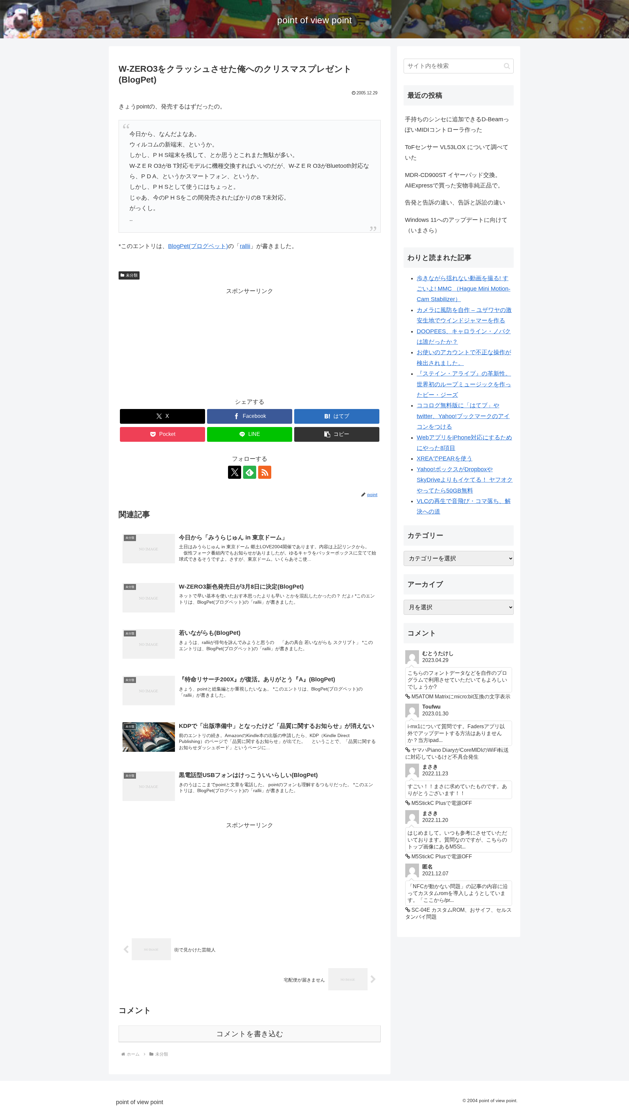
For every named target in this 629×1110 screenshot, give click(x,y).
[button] (336, 434)
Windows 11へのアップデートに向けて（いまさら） (456, 225)
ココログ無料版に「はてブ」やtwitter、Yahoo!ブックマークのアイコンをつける (463, 416)
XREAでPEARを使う (444, 458)
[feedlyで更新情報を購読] (249, 472)
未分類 (132, 275)
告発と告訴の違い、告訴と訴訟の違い (455, 202)
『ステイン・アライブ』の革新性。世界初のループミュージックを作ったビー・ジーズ (464, 384)
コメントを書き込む (249, 1034)
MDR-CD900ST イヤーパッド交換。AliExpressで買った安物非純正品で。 (454, 180)
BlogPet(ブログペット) (198, 246)
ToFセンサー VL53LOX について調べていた (456, 152)
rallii (245, 246)
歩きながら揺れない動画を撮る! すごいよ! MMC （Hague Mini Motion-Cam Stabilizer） (463, 289)
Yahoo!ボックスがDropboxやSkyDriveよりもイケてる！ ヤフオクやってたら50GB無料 (465, 480)
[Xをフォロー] (234, 472)
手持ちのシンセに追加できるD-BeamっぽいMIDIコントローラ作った (457, 124)
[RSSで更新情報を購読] (264, 472)
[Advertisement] (250, 342)
